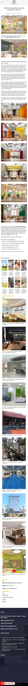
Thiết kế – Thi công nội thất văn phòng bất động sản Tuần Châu (14, 640)
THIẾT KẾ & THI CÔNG (7, 597)
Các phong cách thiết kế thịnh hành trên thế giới (13, 637)
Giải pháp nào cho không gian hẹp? (10, 646)
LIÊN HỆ (4, 599)
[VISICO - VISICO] (14, 2)
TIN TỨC (4, 602)
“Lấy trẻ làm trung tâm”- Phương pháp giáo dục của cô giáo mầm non (13, 650)
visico (20, 13)
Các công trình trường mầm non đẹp (15, 251)
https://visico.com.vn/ (11, 629)
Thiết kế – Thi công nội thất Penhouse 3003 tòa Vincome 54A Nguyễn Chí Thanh (13, 644)
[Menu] (2, 2)
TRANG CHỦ (5, 595)
